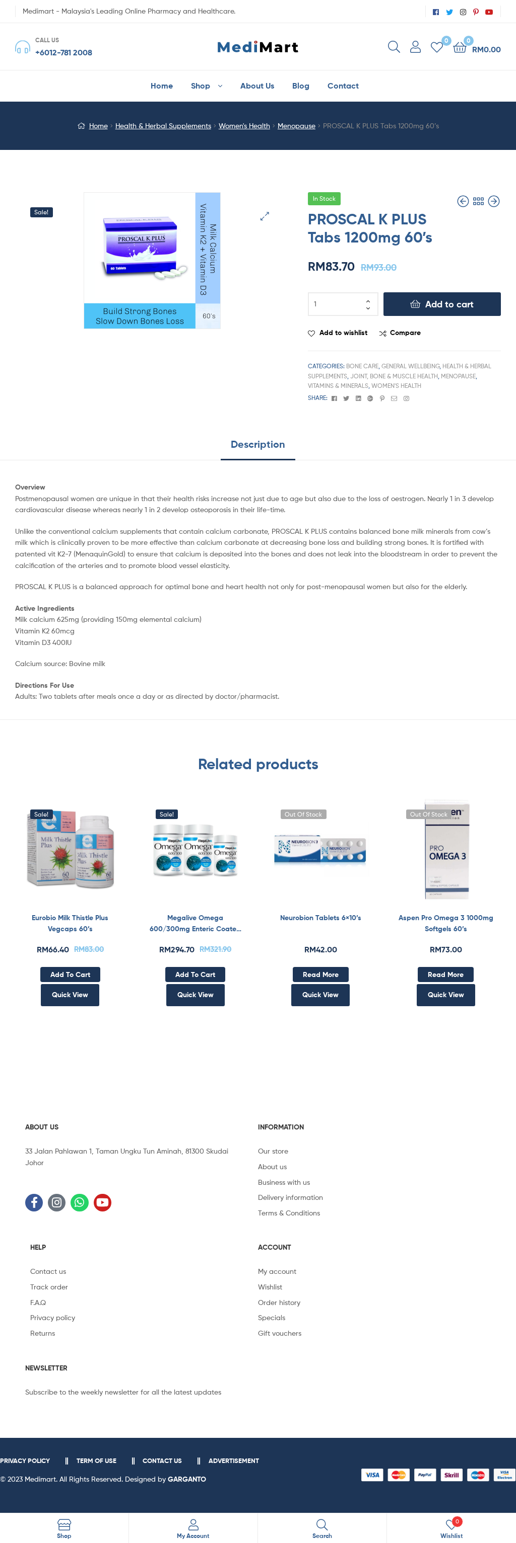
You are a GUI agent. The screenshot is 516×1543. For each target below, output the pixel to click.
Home (98, 125)
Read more (321, 974)
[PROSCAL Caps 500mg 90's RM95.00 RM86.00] (464, 201)
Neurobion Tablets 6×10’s (320, 917)
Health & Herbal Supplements (163, 125)
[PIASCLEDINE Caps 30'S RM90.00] (494, 201)
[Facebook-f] (34, 1202)
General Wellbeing (410, 366)
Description (258, 444)
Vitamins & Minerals (338, 385)
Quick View (94, 854)
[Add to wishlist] (45, 854)
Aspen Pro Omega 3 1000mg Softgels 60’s (446, 923)
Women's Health (244, 125)
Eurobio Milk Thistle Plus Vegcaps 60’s (70, 923)
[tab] (258, 448)
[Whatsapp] (79, 1202)
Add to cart (449, 304)
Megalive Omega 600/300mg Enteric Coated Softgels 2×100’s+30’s (195, 924)
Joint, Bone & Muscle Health (394, 376)
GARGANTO (187, 1479)
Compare (405, 332)
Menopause (296, 125)
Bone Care (362, 366)
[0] (437, 46)
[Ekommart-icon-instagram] (57, 1202)
